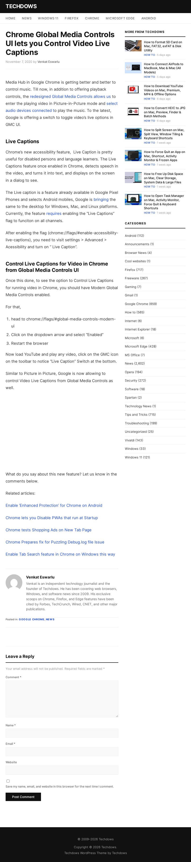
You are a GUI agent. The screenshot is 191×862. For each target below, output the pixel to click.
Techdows (21, 6)
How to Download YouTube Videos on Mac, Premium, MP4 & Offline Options (163, 90)
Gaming (130, 287)
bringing (101, 199)
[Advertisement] (62, 431)
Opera (129, 372)
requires (53, 213)
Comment (13, 677)
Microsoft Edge (120, 18)
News (26, 18)
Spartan (131, 397)
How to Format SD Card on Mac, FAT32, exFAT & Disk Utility (163, 46)
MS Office (132, 355)
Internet (131, 321)
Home (10, 18)
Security (131, 380)
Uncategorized (136, 431)
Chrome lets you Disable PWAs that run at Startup (52, 517)
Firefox (71, 18)
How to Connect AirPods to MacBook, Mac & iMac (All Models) (163, 68)
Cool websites (135, 261)
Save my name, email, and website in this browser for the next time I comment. (60, 786)
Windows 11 (48, 18)
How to (149, 55)
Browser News (136, 253)
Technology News (138, 406)
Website (11, 762)
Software (132, 389)
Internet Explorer (137, 329)
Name (11, 725)
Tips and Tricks (136, 414)
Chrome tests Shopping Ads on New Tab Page (49, 530)
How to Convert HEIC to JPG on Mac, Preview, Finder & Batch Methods (164, 112)
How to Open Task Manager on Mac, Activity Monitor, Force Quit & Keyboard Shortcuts (164, 202)
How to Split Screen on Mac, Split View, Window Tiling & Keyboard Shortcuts (164, 134)
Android (148, 18)
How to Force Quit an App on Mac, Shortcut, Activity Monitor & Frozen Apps (164, 156)
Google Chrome (31, 619)
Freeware (132, 278)
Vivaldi (129, 440)
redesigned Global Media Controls (61, 96)
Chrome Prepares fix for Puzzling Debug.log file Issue (55, 542)
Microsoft (132, 338)
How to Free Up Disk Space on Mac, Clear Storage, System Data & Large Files (163, 178)
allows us (102, 96)
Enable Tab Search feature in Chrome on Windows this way (60, 554)
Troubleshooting (137, 423)
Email (10, 743)
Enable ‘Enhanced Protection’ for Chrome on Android (54, 505)
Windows (131, 449)
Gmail (129, 295)
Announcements (137, 244)
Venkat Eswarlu (40, 577)
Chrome (92, 18)
